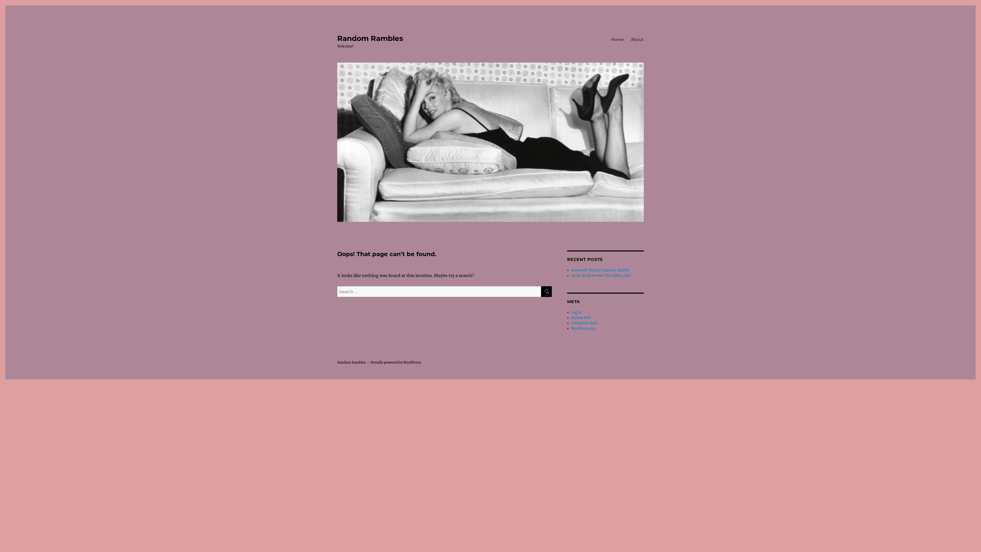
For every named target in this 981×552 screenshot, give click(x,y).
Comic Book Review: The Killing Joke (600, 275)
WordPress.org (583, 328)
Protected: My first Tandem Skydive (600, 270)
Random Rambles (370, 38)
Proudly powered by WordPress (395, 362)
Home (617, 39)
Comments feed (584, 323)
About (637, 39)
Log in (576, 312)
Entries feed (581, 318)
